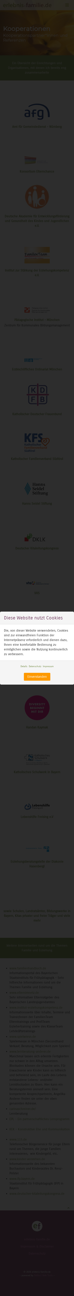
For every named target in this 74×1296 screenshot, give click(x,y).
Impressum (48, 666)
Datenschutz (35, 666)
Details (24, 666)
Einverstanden (37, 677)
